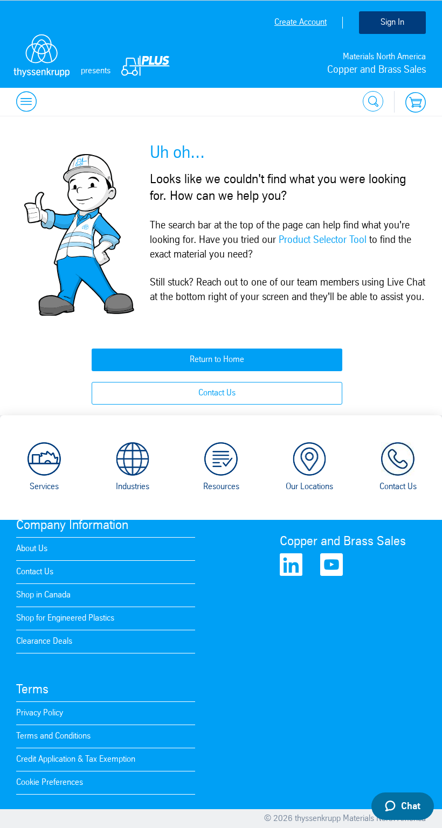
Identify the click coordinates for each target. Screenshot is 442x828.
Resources (221, 487)
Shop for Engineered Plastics (65, 618)
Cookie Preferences (49, 782)
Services (44, 487)
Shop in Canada (43, 595)
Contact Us (217, 393)
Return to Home (217, 360)
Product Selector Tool (323, 240)
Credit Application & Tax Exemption (75, 759)
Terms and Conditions (53, 736)
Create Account (300, 22)
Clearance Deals (44, 641)
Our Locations (309, 487)
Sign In (392, 22)
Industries (132, 487)
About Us (31, 549)
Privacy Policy (39, 713)
